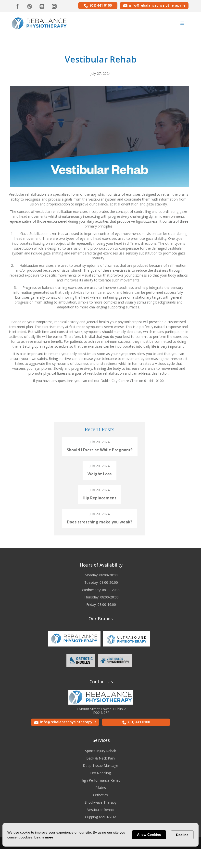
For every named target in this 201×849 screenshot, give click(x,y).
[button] (182, 23)
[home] (39, 23)
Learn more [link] (43, 837)
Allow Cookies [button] (149, 834)
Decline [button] (182, 835)
